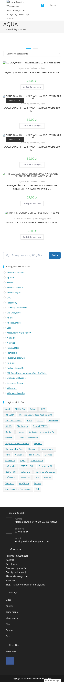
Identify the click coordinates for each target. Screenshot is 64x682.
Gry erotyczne (14, 312)
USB (37, 477)
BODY (29, 420)
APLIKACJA (20, 409)
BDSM (10, 282)
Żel (37, 489)
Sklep (8, 599)
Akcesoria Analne (15, 272)
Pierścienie (12, 352)
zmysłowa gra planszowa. (18, 489)
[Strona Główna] (4, 29)
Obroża (48, 454)
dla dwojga (22, 426)
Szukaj (55, 255)
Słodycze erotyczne (16, 377)
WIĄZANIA (24, 483)
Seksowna (25, 471)
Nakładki (11, 337)
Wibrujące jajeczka (16, 393)
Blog (8, 623)
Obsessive (10, 460)
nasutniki (19, 454)
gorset (8, 437)
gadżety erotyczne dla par (42, 432)
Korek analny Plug (14, 449)
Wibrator (9, 483)
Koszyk (9, 605)
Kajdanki (38, 443)
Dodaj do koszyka (32, 86)
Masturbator (48, 449)
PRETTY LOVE (27, 466)
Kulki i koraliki (14, 322)
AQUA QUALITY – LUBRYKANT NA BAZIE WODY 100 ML (32, 109)
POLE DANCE (37, 460)
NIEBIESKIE (34, 454)
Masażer (32, 449)
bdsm (33, 409)
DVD (9, 297)
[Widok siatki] (28, 46)
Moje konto (12, 617)
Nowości (11, 342)
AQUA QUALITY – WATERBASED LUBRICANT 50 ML (32, 72)
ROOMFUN (10, 471)
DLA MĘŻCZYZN (40, 426)
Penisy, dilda (13, 347)
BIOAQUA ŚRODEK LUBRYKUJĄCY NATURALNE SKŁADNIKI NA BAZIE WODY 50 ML (32, 187)
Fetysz (21, 432)
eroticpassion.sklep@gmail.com (32, 541)
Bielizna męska (14, 292)
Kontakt (10, 559)
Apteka (22, 68)
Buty (8, 636)
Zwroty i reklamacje (16, 572)
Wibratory (12, 387)
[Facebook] (10, 661)
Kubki (9, 317)
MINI (7, 454)
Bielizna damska (15, 287)
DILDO (8, 426)
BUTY (40, 420)
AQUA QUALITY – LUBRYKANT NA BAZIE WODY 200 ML (32, 148)
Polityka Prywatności (17, 555)
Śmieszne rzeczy (15, 382)
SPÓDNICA (10, 477)
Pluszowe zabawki (16, 357)
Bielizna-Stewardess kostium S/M (35, 414)
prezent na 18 (46, 466)
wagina (47, 477)
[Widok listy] (35, 46)
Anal (7, 409)
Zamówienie (12, 611)
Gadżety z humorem (17, 307)
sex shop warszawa (45, 471)
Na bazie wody (33, 68)
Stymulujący (40, 218)
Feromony (12, 302)
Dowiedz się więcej (32, 125)
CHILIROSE (53, 420)
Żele (43, 68)
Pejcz (22, 460)
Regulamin (12, 564)
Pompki (10, 362)
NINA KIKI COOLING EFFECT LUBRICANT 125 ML (32, 222)
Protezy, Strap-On (15, 367)
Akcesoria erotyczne (17, 576)
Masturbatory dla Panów (19, 332)
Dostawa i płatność (16, 568)
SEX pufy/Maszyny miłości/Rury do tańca (27, 372)
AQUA (23, 29)
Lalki (9, 327)
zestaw (37, 483)
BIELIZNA (9, 414)
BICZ (43, 409)
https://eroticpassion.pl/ (17, 443)
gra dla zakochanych (27, 437)
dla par (9, 432)
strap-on (25, 477)
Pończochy (10, 466)
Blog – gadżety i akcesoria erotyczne (25, 584)
